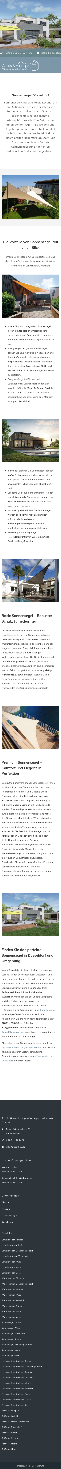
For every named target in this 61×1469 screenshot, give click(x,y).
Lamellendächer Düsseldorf (15, 1256)
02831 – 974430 (10, 1023)
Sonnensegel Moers (11, 1350)
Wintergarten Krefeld (12, 1306)
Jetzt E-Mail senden (50, 52)
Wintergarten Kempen (12, 1289)
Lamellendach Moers (11, 1273)
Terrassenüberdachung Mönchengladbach (22, 1366)
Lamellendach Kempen (12, 1240)
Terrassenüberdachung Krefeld (17, 1361)
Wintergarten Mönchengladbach (17, 1284)
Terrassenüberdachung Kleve (16, 1405)
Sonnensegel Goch (10, 1355)
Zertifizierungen (9, 1215)
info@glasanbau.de (15, 1147)
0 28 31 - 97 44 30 (15, 1140)
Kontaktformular (11, 1032)
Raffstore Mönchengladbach (15, 1421)
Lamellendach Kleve (11, 1267)
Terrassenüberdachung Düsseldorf (18, 1377)
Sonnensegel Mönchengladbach (17, 1344)
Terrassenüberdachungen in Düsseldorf (22, 1047)
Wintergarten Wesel (11, 1295)
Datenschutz (38, 1466)
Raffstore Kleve (9, 1449)
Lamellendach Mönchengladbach (17, 1251)
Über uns (6, 1202)
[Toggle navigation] (55, 65)
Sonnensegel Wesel (11, 1328)
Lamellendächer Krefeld (13, 1245)
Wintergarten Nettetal (13, 1300)
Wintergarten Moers (11, 1317)
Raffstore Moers (9, 1444)
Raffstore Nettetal (10, 1438)
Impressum (22, 1466)
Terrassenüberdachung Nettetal (17, 1388)
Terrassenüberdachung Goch (16, 1394)
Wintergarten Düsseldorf (14, 1278)
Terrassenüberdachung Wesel (16, 1383)
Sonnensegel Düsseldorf (13, 1333)
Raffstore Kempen (10, 1410)
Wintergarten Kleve (11, 1311)
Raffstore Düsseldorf (12, 1427)
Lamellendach (47, 1010)
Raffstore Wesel (9, 1433)
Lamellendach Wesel (11, 1262)
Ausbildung (7, 1222)
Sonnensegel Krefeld (11, 1339)
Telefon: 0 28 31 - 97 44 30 (18, 52)
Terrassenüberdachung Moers (16, 1399)
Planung (6, 1209)
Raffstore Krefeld (10, 1416)
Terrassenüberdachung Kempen (17, 1372)
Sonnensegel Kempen (12, 1322)
